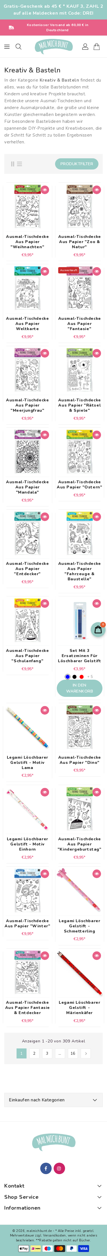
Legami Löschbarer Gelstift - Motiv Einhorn (27, 844)
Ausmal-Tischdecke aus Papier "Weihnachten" (27, 242)
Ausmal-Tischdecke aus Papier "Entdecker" (27, 569)
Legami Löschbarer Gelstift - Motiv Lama (27, 762)
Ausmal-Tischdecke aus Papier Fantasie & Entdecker (27, 1008)
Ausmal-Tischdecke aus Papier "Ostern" (79, 485)
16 (72, 1053)
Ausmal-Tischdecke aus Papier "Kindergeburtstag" (80, 844)
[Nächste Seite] (86, 1053)
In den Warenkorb (79, 688)
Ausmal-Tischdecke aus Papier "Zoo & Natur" (79, 242)
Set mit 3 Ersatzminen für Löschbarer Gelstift (79, 656)
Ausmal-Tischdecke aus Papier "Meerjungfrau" (27, 405)
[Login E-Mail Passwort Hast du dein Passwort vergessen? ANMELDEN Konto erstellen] (53, 47)
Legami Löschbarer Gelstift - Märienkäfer (79, 1008)
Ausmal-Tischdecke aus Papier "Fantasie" (79, 324)
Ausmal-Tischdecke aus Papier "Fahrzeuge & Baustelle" (79, 571)
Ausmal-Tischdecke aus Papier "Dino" (79, 760)
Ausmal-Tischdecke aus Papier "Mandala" (27, 487)
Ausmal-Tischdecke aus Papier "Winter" (27, 923)
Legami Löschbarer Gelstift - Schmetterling (79, 926)
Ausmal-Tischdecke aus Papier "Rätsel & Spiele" (79, 405)
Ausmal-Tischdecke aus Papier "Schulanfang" (27, 656)
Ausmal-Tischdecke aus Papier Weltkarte (27, 324)
